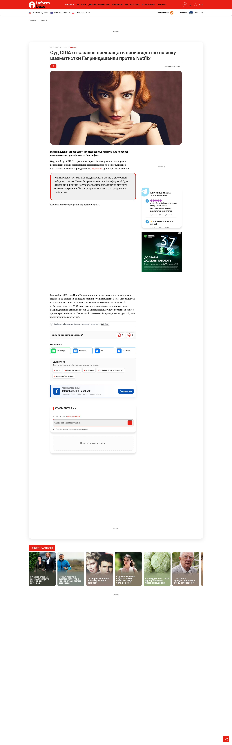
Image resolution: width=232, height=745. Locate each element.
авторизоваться (73, 416)
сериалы (90, 370)
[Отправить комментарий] (130, 422)
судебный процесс (65, 376)
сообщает (97, 168)
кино (58, 370)
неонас (74, 47)
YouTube (162, 5)
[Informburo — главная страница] (40, 4)
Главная (32, 20)
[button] (191, 13)
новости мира (73, 370)
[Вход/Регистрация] (195, 4)
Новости (69, 5)
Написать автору (173, 66)
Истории (81, 5)
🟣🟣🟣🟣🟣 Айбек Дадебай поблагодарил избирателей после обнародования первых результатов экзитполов (163, 205)
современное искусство (111, 370)
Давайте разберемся (98, 5)
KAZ (201, 5)
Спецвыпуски (132, 5)
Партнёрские (148, 5)
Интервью (117, 5)
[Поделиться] (226, 739)
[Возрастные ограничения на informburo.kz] (184, 4)
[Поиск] (190, 4)
